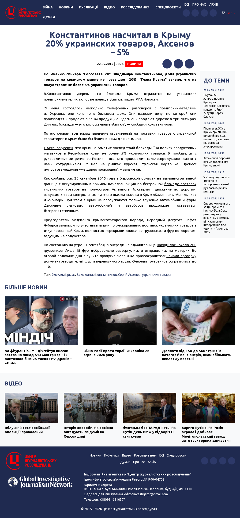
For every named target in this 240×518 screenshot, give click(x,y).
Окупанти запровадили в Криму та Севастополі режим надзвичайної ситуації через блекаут (216, 106)
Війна (48, 7)
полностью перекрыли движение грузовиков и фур (129, 231)
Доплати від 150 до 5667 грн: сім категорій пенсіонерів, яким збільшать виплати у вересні (196, 355)
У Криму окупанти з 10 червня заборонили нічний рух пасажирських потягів (216, 184)
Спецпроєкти (176, 455)
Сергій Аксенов (129, 275)
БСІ (186, 4)
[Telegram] (189, 63)
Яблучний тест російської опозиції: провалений (27, 430)
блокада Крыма (63, 275)
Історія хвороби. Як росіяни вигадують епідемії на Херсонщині (88, 432)
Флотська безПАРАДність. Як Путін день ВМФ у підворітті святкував (149, 432)
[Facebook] (167, 63)
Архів (213, 4)
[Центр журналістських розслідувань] (23, 12)
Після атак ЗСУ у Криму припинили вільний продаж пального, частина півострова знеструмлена (216, 137)
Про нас (199, 4)
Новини (66, 7)
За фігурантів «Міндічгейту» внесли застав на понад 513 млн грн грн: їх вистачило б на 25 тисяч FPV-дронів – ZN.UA (38, 357)
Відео (109, 7)
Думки (49, 17)
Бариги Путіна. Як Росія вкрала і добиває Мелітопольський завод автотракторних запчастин (206, 434)
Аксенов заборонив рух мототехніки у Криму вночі (216, 162)
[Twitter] (178, 63)
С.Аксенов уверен (58, 148)
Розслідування (135, 7)
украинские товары (156, 275)
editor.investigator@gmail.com (146, 494)
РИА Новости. (147, 99)
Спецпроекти (168, 7)
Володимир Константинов (97, 275)
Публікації (88, 7)
